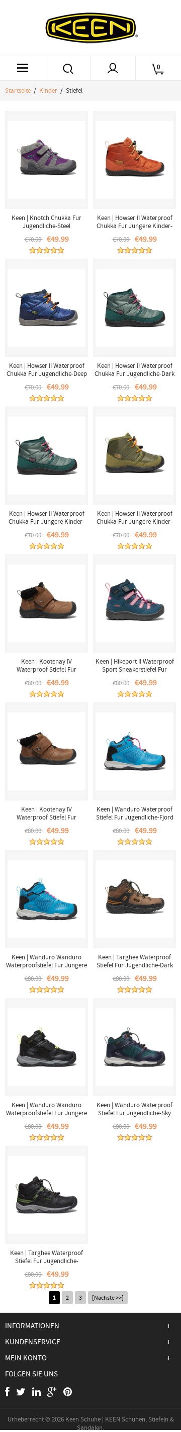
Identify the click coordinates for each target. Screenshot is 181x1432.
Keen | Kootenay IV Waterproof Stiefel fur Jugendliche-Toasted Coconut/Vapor (46, 821)
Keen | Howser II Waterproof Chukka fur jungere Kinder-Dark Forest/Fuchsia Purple (46, 521)
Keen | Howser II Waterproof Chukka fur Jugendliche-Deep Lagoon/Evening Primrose (47, 373)
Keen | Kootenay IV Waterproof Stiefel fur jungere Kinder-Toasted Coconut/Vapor (47, 673)
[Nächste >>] (108, 1298)
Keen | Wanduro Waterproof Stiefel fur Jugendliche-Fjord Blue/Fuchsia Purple (134, 817)
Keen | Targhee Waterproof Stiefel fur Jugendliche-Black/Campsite (46, 1261)
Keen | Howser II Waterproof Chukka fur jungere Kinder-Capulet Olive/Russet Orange (134, 521)
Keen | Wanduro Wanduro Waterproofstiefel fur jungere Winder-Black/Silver (46, 1113)
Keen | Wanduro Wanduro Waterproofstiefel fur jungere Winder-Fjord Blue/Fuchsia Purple (46, 969)
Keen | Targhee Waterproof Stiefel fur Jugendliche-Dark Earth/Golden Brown (135, 965)
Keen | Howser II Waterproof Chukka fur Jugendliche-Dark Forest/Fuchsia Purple (134, 373)
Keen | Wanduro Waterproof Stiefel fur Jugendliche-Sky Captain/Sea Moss (134, 1113)
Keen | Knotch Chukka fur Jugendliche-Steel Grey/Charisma (46, 226)
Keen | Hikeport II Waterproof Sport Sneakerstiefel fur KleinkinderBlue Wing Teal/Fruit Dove (135, 673)
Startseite (18, 90)
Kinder (48, 90)
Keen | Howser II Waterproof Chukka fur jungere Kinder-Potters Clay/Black (134, 226)
